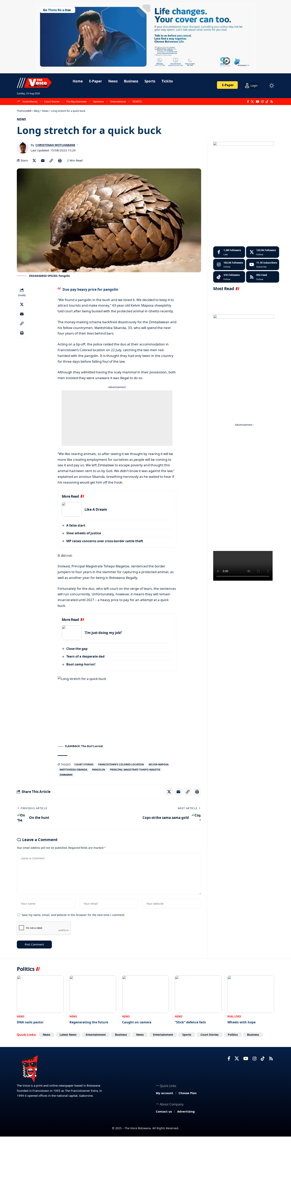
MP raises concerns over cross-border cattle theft (104, 541)
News (21, 119)
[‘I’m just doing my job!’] (72, 632)
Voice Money (30, 101)
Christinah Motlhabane (55, 145)
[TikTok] (267, 102)
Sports (186, 1034)
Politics (233, 1034)
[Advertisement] (117, 418)
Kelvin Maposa (158, 764)
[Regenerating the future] (92, 994)
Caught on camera (136, 1022)
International (118, 101)
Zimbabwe (66, 774)
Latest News (68, 1034)
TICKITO (137, 101)
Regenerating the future (88, 1022)
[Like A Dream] (72, 509)
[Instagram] (262, 102)
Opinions (98, 101)
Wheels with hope (241, 1022)
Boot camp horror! (80, 664)
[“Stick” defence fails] (198, 994)
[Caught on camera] (145, 994)
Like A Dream (96, 509)
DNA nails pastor (30, 1022)
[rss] (262, 277)
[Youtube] (262, 264)
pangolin (98, 769)
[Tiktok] (229, 277)
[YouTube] (257, 102)
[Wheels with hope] (250, 994)
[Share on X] (34, 160)
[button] (264, 85)
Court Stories (52, 101)
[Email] (43, 160)
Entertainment (96, 1034)
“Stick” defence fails (190, 1022)
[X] (252, 102)
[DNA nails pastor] (40, 994)
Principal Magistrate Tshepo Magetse (135, 769)
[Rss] (271, 102)
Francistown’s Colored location (121, 764)
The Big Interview (76, 101)
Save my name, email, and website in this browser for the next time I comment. (73, 915)
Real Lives (234, 1016)
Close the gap (76, 648)
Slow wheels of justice (83, 533)
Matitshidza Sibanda (73, 769)
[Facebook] (248, 102)
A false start (75, 525)
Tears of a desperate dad (85, 656)
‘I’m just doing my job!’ (103, 632)
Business (121, 1034)
